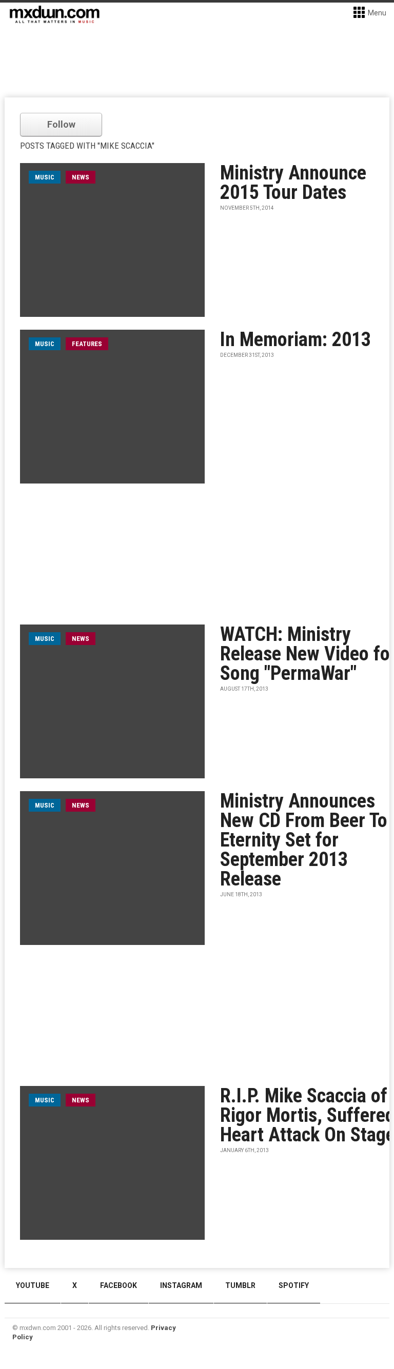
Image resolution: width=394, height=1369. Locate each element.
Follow (61, 124)
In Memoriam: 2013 (295, 339)
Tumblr (240, 1285)
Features (87, 344)
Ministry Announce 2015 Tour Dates (293, 183)
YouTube (32, 1285)
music (44, 177)
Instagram (181, 1285)
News (80, 177)
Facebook (118, 1285)
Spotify (294, 1285)
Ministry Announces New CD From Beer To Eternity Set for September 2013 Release (303, 840)
